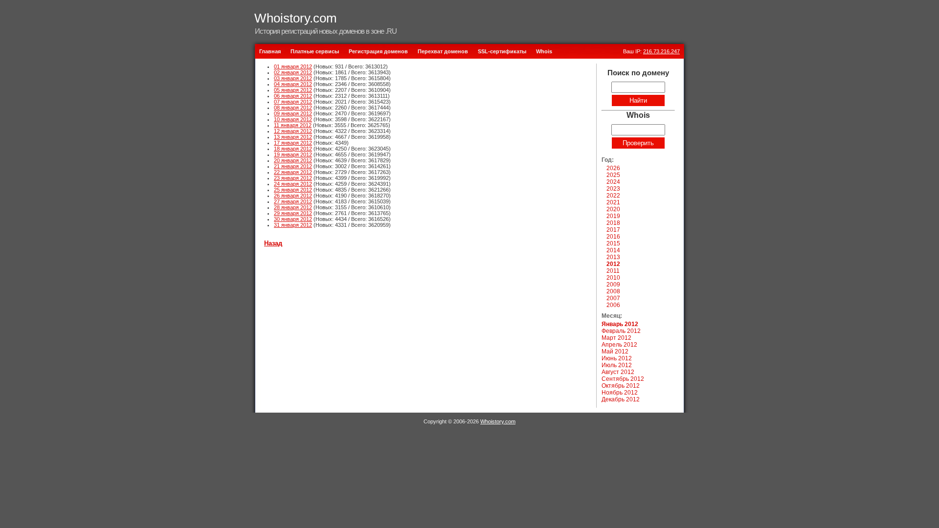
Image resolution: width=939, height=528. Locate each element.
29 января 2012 (293, 213)
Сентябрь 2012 (623, 378)
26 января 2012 (293, 195)
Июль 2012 (617, 365)
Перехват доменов (443, 51)
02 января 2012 (293, 72)
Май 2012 (615, 351)
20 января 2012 (293, 160)
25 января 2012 (293, 190)
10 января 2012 (293, 119)
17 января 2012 (293, 143)
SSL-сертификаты (502, 51)
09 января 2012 (293, 113)
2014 (613, 250)
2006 (613, 305)
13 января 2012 (293, 137)
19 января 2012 (293, 154)
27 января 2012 (293, 201)
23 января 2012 (293, 178)
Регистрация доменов (378, 51)
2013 (613, 257)
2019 (613, 216)
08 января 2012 (293, 107)
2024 (613, 181)
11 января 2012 (293, 125)
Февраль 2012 (621, 331)
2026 (613, 168)
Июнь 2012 (617, 358)
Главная (270, 51)
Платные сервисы (315, 51)
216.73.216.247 (661, 51)
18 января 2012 (293, 149)
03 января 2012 (293, 78)
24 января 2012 (293, 184)
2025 (613, 175)
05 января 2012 (293, 90)
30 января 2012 (293, 219)
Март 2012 (616, 337)
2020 (613, 209)
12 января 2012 (293, 131)
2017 (613, 229)
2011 (613, 270)
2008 (613, 291)
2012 (613, 264)
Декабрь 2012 (621, 399)
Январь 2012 (620, 324)
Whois (544, 51)
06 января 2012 (293, 96)
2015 (613, 243)
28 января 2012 (293, 207)
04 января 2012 (293, 84)
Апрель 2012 (619, 344)
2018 (613, 223)
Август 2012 (618, 372)
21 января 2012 (293, 166)
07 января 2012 (293, 102)
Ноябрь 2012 (620, 392)
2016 (613, 236)
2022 (613, 195)
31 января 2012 (293, 225)
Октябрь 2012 (621, 385)
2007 (613, 298)
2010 (613, 277)
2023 (613, 188)
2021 (613, 202)
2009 (613, 284)
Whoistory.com (295, 18)
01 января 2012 (293, 66)
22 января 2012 (293, 172)
